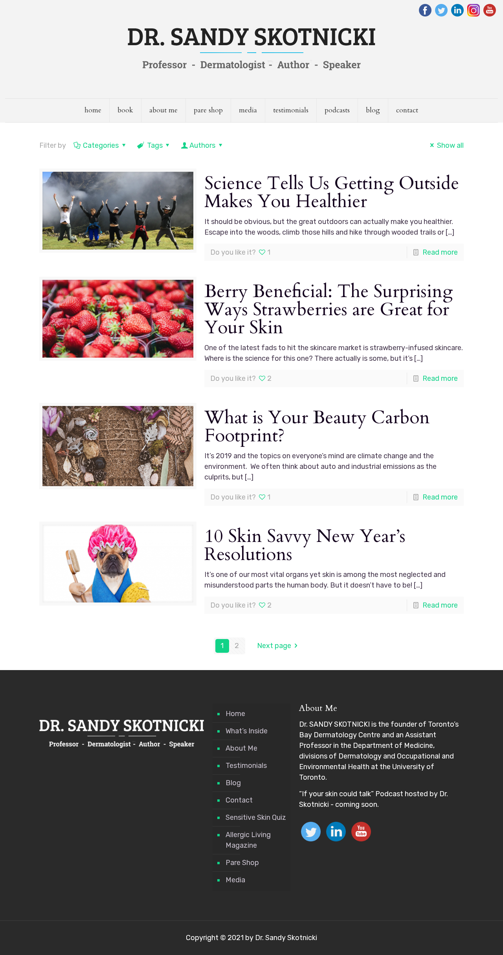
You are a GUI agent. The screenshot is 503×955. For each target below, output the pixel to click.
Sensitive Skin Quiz (256, 817)
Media (235, 880)
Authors (202, 145)
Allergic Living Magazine (248, 840)
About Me (241, 748)
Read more (440, 252)
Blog (233, 783)
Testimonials (246, 765)
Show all (450, 145)
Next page (274, 645)
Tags (155, 145)
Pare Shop (242, 862)
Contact (239, 800)
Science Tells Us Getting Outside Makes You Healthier (331, 192)
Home (235, 713)
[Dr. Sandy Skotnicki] (251, 49)
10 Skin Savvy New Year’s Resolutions (305, 545)
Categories (101, 145)
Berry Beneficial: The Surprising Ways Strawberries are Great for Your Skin (328, 309)
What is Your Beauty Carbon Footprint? (317, 426)
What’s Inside (247, 731)
